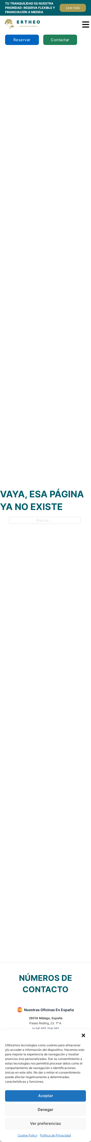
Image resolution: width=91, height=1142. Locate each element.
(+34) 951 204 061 (45, 1028)
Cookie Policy (27, 1135)
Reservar (22, 39)
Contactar (60, 39)
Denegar (45, 1109)
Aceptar (45, 1095)
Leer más (73, 8)
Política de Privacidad (55, 1135)
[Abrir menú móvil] (85, 24)
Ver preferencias (45, 1123)
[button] (83, 1035)
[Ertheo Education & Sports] (22, 24)
